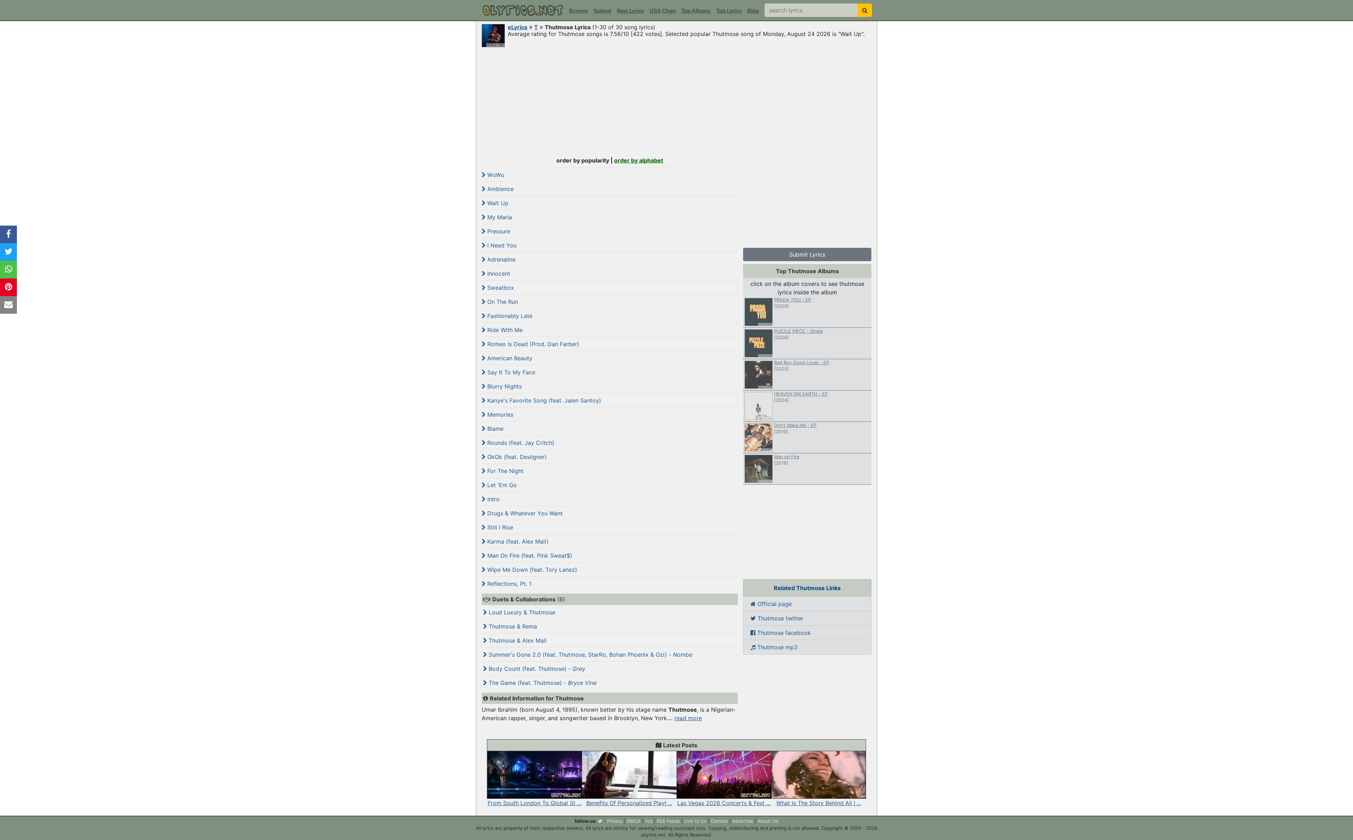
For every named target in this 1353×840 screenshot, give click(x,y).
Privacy (615, 821)
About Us (768, 821)
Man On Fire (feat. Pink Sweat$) (529, 555)
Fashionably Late (509, 315)
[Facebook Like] (8, 234)
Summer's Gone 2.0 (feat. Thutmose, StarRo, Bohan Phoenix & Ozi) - (589, 654)
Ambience (500, 188)
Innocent (498, 273)
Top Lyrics (729, 11)
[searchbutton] (865, 10)
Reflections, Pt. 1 (508, 583)
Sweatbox (500, 287)
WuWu (495, 174)
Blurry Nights (504, 386)
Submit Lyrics (807, 254)
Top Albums (696, 11)
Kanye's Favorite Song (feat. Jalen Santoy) (543, 400)
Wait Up (497, 203)
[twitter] (600, 821)
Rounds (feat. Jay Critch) (520, 442)
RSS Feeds (668, 821)
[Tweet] (8, 252)
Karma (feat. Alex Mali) (517, 541)
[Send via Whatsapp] (8, 269)
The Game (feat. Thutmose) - (542, 682)
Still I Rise (499, 527)
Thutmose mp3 (776, 647)
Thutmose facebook (783, 632)
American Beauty (509, 358)
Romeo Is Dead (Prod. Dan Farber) (532, 344)
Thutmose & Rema (512, 626)
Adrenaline (500, 259)
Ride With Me (504, 329)
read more (688, 718)
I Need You (501, 245)
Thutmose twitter (779, 618)
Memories (499, 414)
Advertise (742, 821)
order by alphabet (638, 160)
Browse (578, 11)
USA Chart (663, 11)
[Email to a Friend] (8, 305)
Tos (649, 821)
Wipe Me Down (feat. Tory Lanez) (531, 569)
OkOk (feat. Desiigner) (516, 456)
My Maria (499, 217)
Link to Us (695, 821)
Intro (493, 499)
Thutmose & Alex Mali (516, 640)
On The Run (502, 301)
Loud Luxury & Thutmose (521, 612)
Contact (719, 821)
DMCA (634, 821)
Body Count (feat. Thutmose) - (536, 668)
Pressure (498, 231)
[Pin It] (8, 287)
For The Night (505, 470)
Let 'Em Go (501, 485)
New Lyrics (630, 11)
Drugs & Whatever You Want (524, 513)
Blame (494, 428)
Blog (753, 11)
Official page (774, 603)
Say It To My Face (510, 372)
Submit (602, 11)
